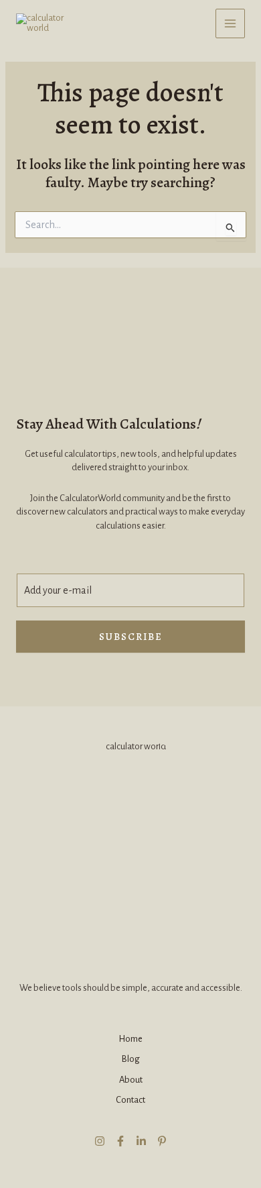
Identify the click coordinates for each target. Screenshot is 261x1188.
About (131, 1080)
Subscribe (131, 636)
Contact (130, 1100)
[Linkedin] (141, 1141)
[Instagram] (99, 1141)
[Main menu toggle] (230, 23)
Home (130, 1039)
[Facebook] (120, 1141)
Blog (130, 1059)
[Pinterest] (162, 1141)
